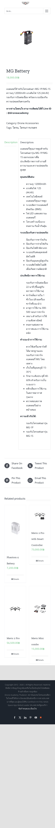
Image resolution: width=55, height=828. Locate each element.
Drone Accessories (28, 123)
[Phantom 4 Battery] (15, 528)
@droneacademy (18, 113)
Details (16, 579)
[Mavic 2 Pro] (15, 609)
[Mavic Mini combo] (40, 609)
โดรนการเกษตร (28, 127)
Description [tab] (10, 142)
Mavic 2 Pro (13, 638)
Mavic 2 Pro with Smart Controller (37, 539)
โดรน (16, 127)
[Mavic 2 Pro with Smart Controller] (40, 515)
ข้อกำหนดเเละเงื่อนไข (27, 708)
